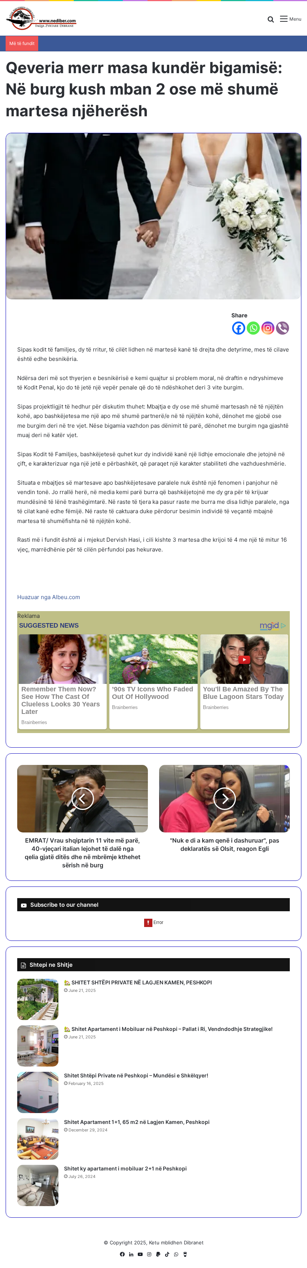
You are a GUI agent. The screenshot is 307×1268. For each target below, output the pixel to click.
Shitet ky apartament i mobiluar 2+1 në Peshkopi (125, 1168)
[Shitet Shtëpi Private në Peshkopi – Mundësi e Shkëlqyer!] (37, 1092)
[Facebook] (238, 328)
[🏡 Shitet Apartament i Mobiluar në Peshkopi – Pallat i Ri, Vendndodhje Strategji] (37, 1046)
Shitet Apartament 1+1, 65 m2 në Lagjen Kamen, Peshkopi (137, 1122)
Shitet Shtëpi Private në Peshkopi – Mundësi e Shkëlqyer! (136, 1075)
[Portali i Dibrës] (41, 18)
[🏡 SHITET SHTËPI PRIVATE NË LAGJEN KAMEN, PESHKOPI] (37, 999)
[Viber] (282, 328)
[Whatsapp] (253, 328)
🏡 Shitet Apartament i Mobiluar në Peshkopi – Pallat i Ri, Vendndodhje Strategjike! (168, 1029)
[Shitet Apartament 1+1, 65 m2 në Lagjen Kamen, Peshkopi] (37, 1139)
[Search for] (270, 21)
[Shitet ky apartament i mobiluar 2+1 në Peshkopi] (37, 1185)
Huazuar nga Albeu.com (48, 597)
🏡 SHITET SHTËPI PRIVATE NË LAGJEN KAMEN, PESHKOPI (138, 982)
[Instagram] (267, 328)
